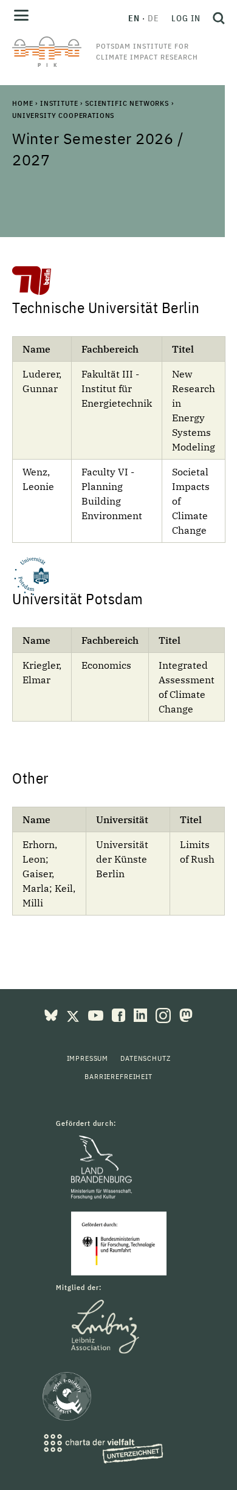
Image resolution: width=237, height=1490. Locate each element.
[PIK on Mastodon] (186, 1015)
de (153, 18)
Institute (59, 103)
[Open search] (216, 18)
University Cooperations (63, 115)
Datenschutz (145, 1058)
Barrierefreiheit (118, 1076)
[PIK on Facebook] (120, 1015)
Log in (186, 18)
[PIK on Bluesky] (52, 1015)
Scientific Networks (127, 103)
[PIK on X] (74, 1015)
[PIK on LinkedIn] (141, 1015)
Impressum (88, 1058)
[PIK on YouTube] (97, 1015)
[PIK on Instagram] (164, 1015)
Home (22, 103)
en (134, 18)
